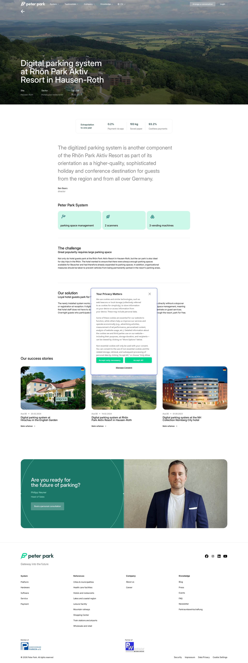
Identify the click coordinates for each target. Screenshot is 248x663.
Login (222, 4)
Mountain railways (81, 609)
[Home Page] (33, 4)
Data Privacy (204, 657)
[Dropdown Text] (122, 4)
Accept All (138, 360)
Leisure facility (80, 604)
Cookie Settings (220, 657)
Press (181, 587)
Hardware (25, 587)
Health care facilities (82, 587)
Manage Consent (124, 367)
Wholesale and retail (82, 626)
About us (130, 582)
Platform (25, 582)
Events (182, 593)
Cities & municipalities (83, 582)
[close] (150, 294)
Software (25, 593)
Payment (25, 604)
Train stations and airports (85, 620)
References (78, 576)
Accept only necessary (110, 360)
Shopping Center (81, 615)
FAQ (180, 598)
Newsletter (184, 604)
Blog (181, 582)
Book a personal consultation (47, 506)
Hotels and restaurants (83, 593)
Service (24, 598)
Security (178, 657)
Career (129, 587)
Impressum (190, 657)
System (24, 576)
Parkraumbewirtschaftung (191, 609)
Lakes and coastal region (84, 598)
